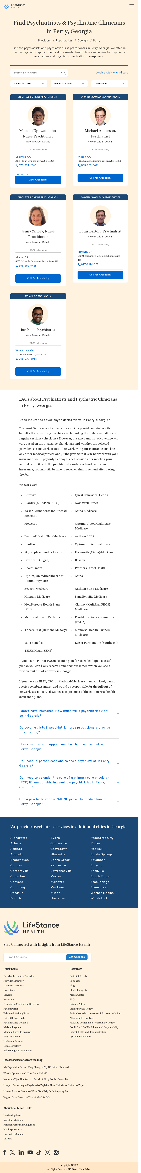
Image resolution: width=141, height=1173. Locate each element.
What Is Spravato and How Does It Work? (25, 1073)
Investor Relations (13, 1120)
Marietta (57, 882)
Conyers (16, 882)
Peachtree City (101, 838)
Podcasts (75, 981)
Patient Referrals (78, 976)
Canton (16, 865)
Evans (55, 838)
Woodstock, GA (24, 350)
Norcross (57, 898)
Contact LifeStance (13, 1134)
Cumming (17, 887)
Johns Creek (60, 860)
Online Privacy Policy (81, 1009)
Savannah (98, 860)
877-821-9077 (90, 264)
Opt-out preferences (80, 1037)
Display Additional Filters (112, 73)
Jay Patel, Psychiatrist (38, 330)
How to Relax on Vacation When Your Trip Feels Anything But (35, 1091)
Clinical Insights (78, 990)
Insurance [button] (110, 83)
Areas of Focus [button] (69, 83)
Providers (44, 40)
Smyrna (96, 865)
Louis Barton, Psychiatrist (100, 231)
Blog (72, 985)
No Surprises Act (12, 1129)
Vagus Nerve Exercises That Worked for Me (26, 1097)
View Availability (38, 180)
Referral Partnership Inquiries (19, 1125)
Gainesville (58, 843)
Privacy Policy (77, 1004)
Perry (96, 40)
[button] (18, 976)
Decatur (16, 893)
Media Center (77, 995)
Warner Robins (102, 893)
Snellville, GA (23, 157)
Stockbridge (99, 882)
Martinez (57, 887)
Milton (55, 893)
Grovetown (59, 849)
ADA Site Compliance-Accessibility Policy (92, 1023)
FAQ (72, 999)
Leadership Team (12, 1115)
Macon (55, 876)
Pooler (95, 843)
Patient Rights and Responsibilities (88, 1032)
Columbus (18, 876)
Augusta (16, 854)
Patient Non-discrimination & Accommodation (95, 1013)
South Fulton (100, 876)
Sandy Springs (101, 854)
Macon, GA (84, 157)
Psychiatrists (64, 40)
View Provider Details (38, 141)
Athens (15, 843)
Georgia (83, 40)
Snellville (97, 871)
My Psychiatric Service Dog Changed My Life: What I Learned (36, 1067)
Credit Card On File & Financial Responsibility (94, 1027)
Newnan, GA (85, 252)
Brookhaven (19, 860)
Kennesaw (58, 865)
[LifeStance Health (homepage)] (14, 6)
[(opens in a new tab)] (4, 1152)
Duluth (15, 898)
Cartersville (19, 871)
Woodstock (99, 898)
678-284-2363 (27, 165)
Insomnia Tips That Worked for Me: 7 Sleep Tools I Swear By (35, 1079)
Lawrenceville (61, 871)
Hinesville (57, 854)
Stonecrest (99, 887)
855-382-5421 (89, 165)
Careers (7, 1139)
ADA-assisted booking (82, 1018)
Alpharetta (18, 838)
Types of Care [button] (29, 83)
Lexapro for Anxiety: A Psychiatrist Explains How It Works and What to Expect (44, 1085)
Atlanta (16, 849)
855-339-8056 (28, 359)
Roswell (96, 849)
